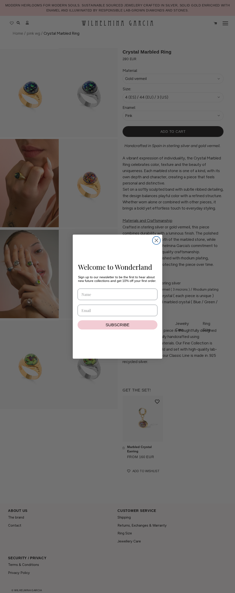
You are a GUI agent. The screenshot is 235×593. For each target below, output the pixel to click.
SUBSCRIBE (117, 325)
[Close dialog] (156, 240)
